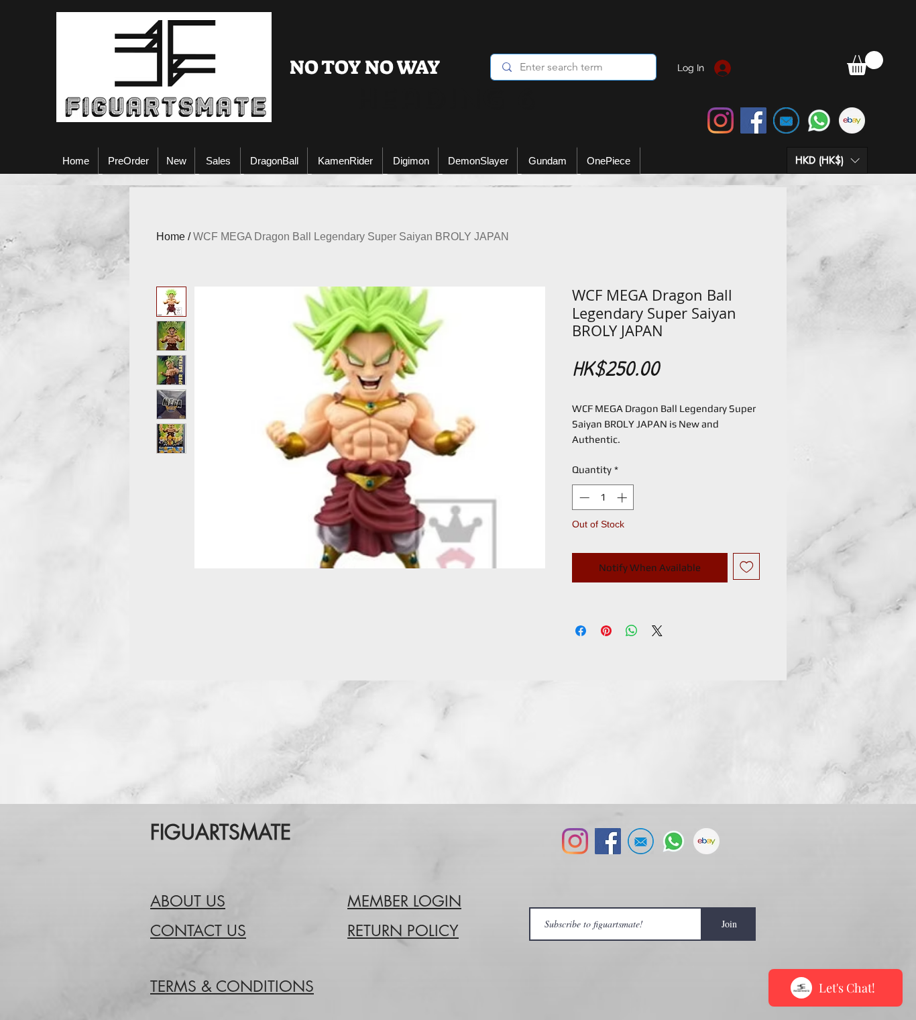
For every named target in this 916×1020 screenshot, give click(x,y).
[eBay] (852, 120)
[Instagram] (720, 120)
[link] (865, 63)
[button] (827, 160)
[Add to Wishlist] (746, 566)
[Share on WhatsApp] (632, 631)
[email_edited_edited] (786, 120)
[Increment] (623, 497)
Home (170, 236)
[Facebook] (753, 120)
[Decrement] (583, 497)
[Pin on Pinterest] (606, 631)
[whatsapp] (819, 120)
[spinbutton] (603, 497)
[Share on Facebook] (581, 631)
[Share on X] (657, 631)
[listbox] (827, 160)
